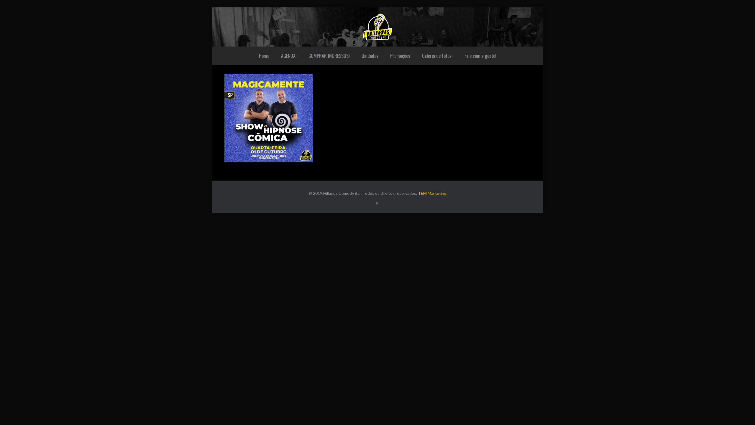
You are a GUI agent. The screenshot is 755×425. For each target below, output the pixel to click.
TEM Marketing (432, 193)
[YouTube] (377, 203)
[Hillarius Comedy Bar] (377, 27)
